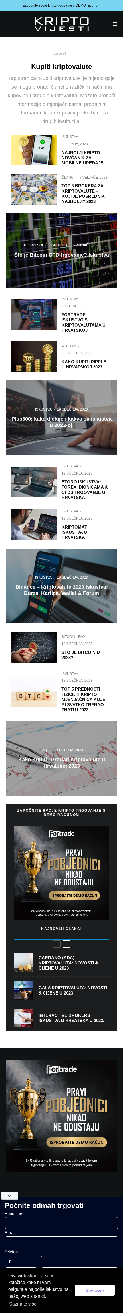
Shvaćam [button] (95, 1290)
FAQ (81, 637)
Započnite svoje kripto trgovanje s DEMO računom (61, 5)
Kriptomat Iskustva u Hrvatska (74, 532)
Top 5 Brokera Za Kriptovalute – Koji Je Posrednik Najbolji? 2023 (83, 193)
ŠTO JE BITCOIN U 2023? (80, 655)
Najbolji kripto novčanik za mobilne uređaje (82, 157)
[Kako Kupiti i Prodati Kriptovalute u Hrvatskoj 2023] (61, 758)
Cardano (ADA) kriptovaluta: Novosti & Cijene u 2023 (68, 962)
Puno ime (13, 1213)
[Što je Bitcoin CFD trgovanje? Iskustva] (61, 250)
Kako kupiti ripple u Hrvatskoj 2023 (83, 364)
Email (10, 1232)
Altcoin (68, 346)
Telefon (11, 1251)
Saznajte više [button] (23, 1304)
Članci (67, 178)
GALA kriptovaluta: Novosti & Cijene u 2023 (73, 990)
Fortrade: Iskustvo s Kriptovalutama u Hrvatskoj (83, 322)
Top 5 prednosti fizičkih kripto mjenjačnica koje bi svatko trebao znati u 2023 (83, 699)
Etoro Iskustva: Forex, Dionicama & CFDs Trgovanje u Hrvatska (84, 489)
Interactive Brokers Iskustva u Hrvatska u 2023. (71, 1018)
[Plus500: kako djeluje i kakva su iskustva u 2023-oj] (61, 417)
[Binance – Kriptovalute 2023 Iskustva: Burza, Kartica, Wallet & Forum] (61, 586)
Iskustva (69, 137)
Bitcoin (68, 637)
